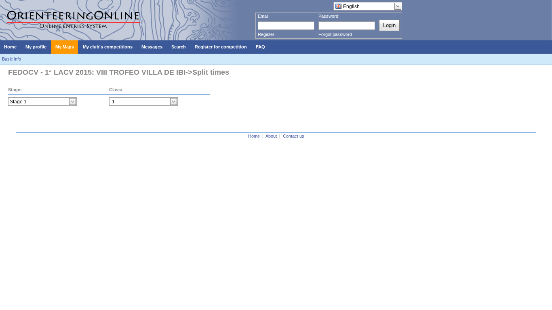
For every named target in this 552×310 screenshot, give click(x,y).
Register (266, 34)
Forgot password (335, 34)
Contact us (293, 136)
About (271, 136)
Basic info (11, 59)
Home (254, 136)
